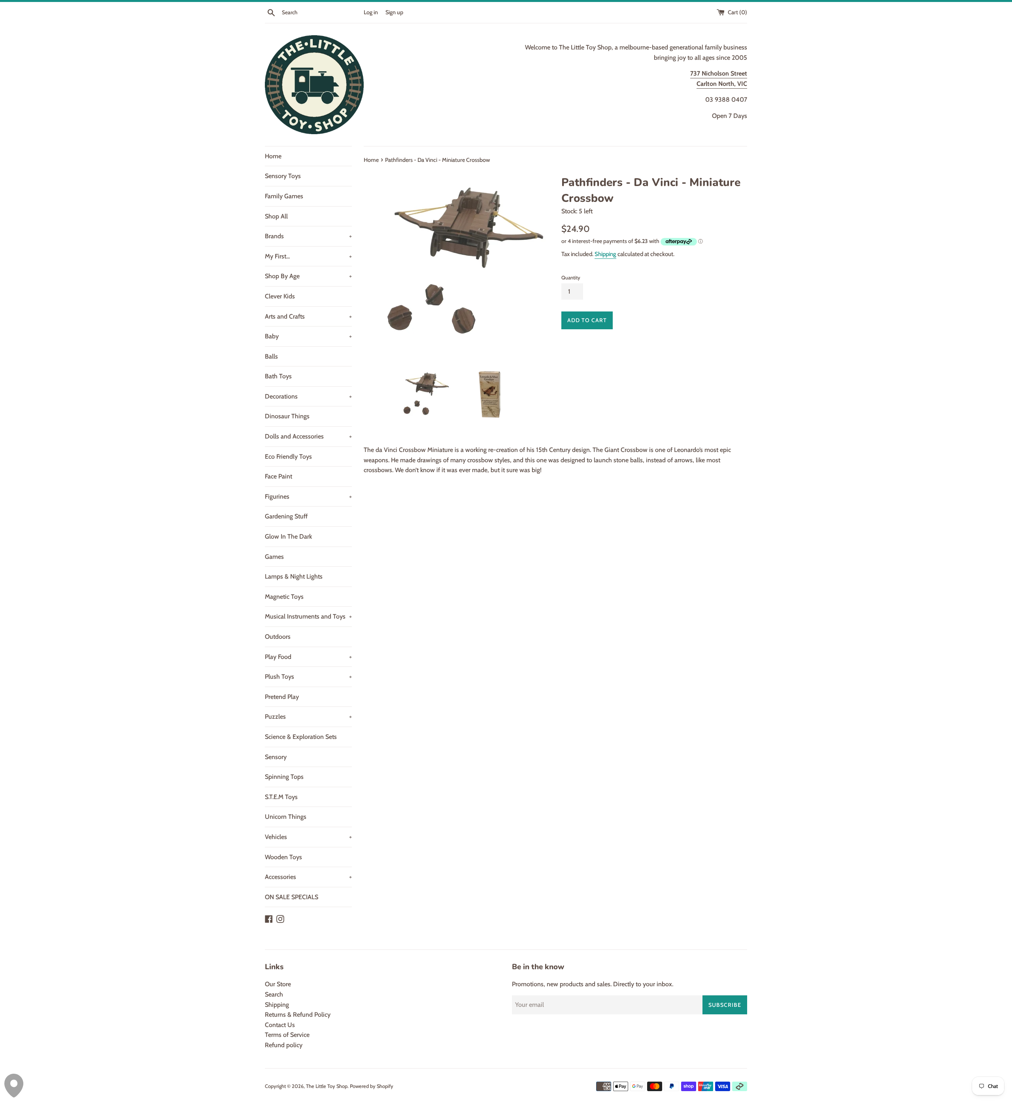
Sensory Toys (283, 176)
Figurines (308, 496)
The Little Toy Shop (326, 1086)
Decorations (308, 396)
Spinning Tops (284, 776)
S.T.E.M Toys (281, 797)
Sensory (276, 757)
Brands (308, 236)
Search (274, 994)
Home (273, 156)
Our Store (278, 984)
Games (274, 556)
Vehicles (308, 837)
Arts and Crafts (308, 316)
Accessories (308, 877)
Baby (308, 336)
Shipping (605, 254)
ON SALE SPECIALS (291, 897)
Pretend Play (282, 697)
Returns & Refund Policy (297, 1014)
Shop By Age (308, 276)
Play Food (308, 657)
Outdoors (278, 636)
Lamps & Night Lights (294, 576)
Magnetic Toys (284, 596)
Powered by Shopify (371, 1086)
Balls (271, 356)
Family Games (284, 196)
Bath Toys (278, 376)
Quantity (570, 278)
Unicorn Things (285, 816)
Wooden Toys (283, 857)
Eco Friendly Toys (288, 456)
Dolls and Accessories (308, 436)
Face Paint (278, 476)
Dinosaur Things (287, 416)
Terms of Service (287, 1034)
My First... (308, 256)
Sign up (394, 12)
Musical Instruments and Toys (308, 616)
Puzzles (308, 716)
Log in (371, 12)
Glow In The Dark (288, 536)
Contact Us (280, 1025)
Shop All (276, 216)
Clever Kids (280, 296)
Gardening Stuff (286, 516)
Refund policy (283, 1045)
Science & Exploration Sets (301, 736)
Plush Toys (308, 676)
